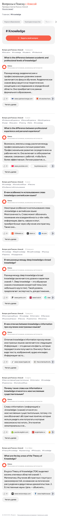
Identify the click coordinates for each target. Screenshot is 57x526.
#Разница (45, 252)
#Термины (6, 255)
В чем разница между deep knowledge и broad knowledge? (27, 261)
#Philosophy (36, 450)
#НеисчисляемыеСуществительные (15, 380)
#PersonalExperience (28, 120)
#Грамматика (32, 319)
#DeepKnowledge (19, 252)
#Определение (16, 255)
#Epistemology (24, 450)
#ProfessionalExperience (11, 120)
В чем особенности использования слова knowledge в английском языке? (24, 194)
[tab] (17, 22)
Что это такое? (7, 9)
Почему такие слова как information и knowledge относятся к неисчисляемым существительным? (24, 391)
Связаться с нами (42, 515)
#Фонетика (42, 319)
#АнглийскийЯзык (19, 184)
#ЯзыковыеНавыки (9, 319)
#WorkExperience (44, 120)
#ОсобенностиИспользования (13, 187)
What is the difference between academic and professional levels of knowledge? (26, 59)
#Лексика (31, 184)
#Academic (27, 52)
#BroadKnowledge (33, 252)
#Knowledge (16, 52)
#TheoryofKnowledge (9, 450)
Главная (5, 14)
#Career (5, 123)
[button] (28, 38)
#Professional (37, 52)
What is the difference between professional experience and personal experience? (25, 129)
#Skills (29, 123)
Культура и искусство (33, 22)
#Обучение (45, 316)
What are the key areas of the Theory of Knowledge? (23, 457)
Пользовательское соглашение (27, 515)
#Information (35, 316)
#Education (6, 52)
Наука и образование (12, 22)
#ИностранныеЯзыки (10, 316)
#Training (22, 123)
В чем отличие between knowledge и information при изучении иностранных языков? (28, 325)
